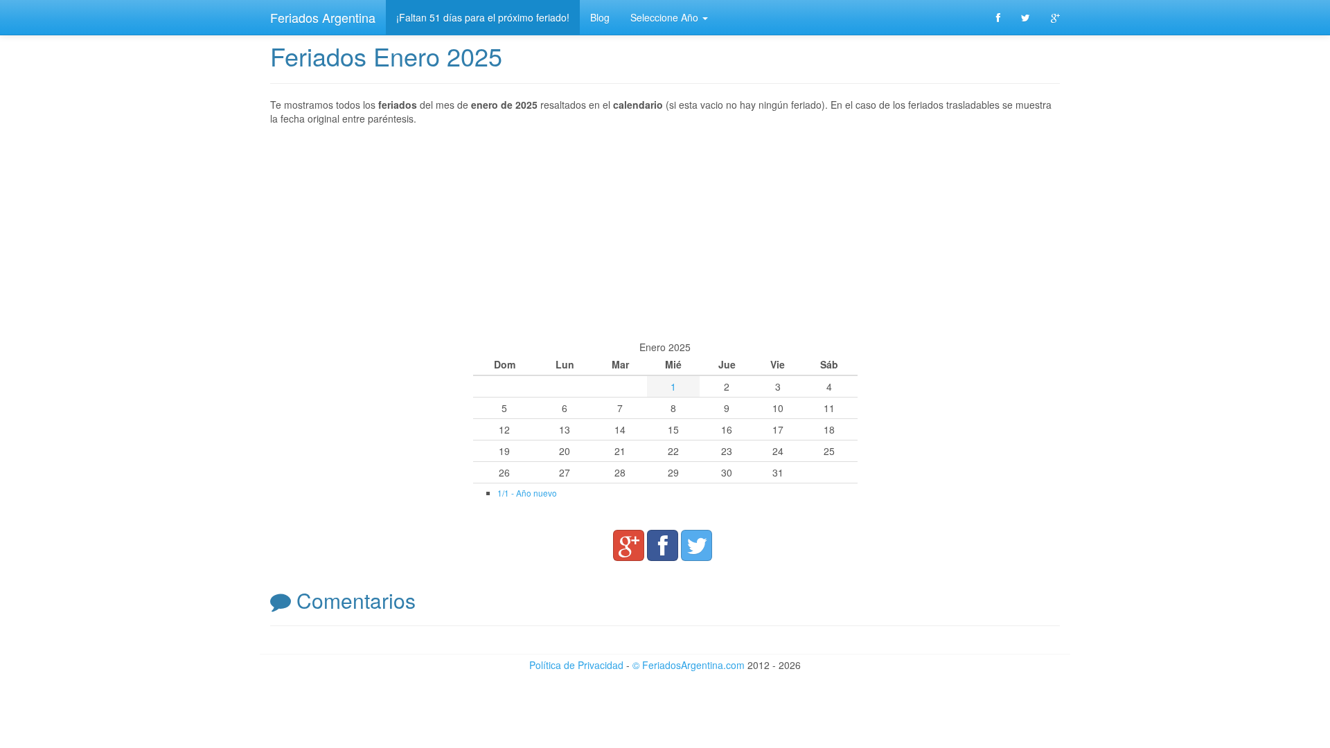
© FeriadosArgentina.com (688, 665)
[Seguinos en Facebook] (998, 17)
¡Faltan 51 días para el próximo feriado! (482, 17)
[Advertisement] (665, 233)
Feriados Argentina (322, 17)
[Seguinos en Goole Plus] (1055, 17)
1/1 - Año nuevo (527, 493)
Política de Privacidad (576, 665)
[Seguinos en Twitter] (1025, 17)
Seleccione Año (665, 17)
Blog (600, 17)
